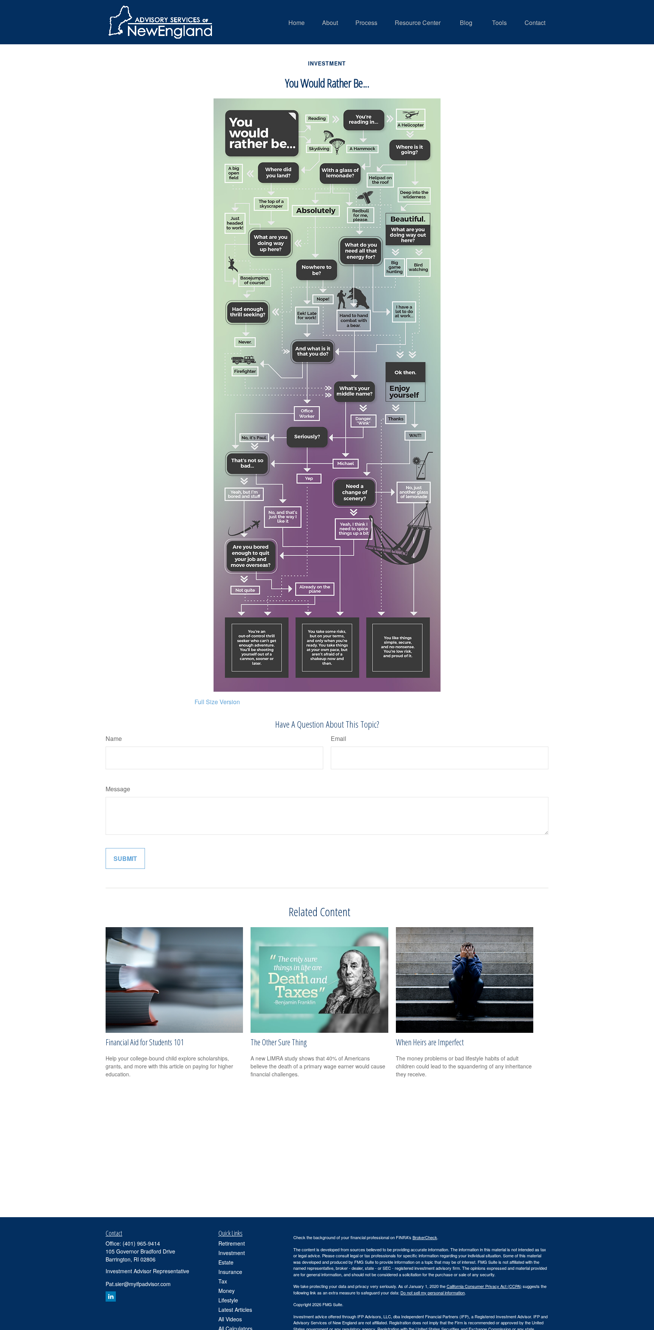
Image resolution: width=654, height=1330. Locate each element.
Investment (231, 1253)
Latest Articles (235, 1309)
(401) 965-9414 (141, 1243)
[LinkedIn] (111, 1296)
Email (338, 738)
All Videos (230, 1319)
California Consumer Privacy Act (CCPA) (484, 1286)
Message (118, 788)
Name (114, 738)
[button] (296, 22)
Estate (226, 1262)
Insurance (230, 1271)
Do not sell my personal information (432, 1292)
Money (226, 1290)
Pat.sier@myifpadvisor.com (138, 1284)
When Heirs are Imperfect (430, 1042)
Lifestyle (228, 1300)
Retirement (231, 1243)
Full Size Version (217, 701)
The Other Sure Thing (279, 1042)
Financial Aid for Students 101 (145, 1042)
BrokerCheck (425, 1237)
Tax (222, 1281)
